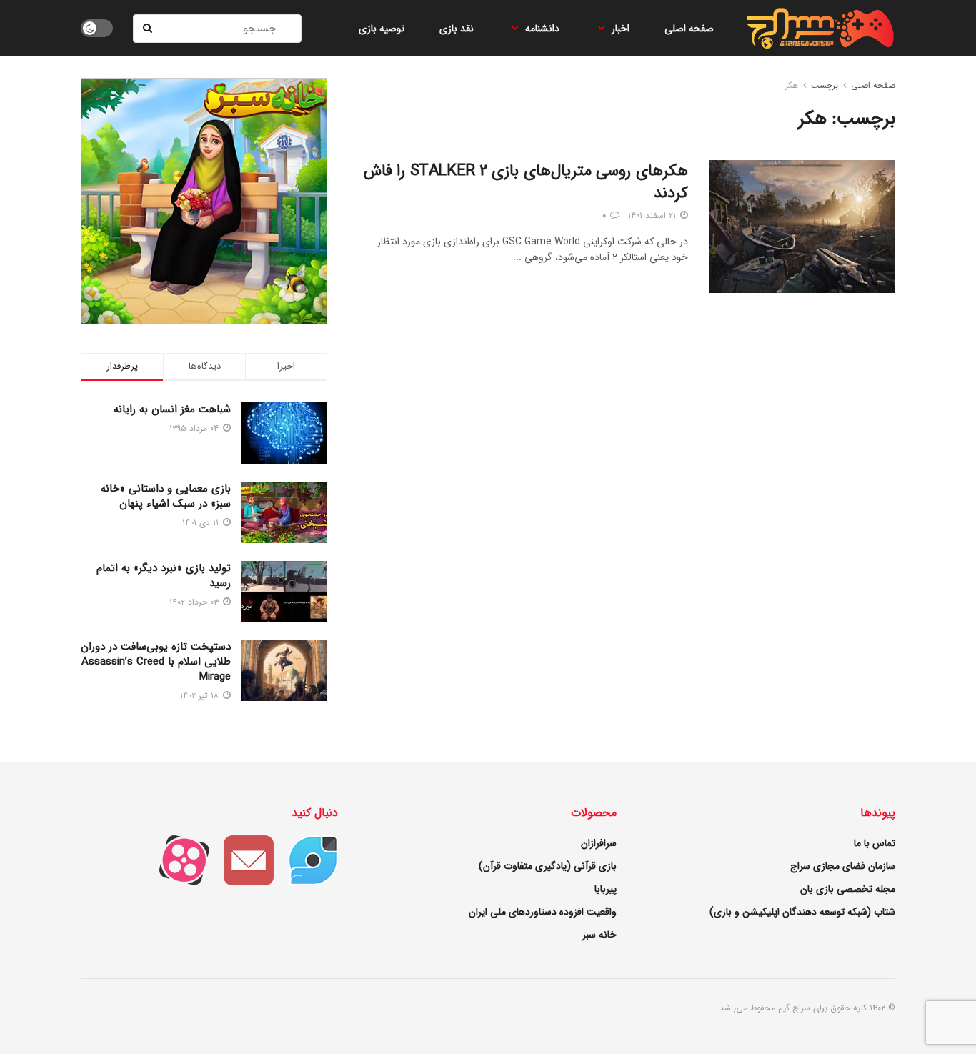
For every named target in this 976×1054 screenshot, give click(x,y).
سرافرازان (599, 843)
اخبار (620, 28)
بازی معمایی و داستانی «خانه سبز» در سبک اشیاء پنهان (166, 496)
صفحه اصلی (689, 28)
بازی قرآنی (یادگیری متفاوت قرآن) (548, 866)
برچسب (824, 85)
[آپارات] (177, 859)
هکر (791, 85)
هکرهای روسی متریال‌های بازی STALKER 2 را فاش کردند (526, 182)
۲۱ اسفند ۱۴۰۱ (653, 215)
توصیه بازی (381, 28)
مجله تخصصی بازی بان (847, 889)
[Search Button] (148, 28)
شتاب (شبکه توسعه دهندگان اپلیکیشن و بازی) (802, 912)
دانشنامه (542, 28)
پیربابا (605, 889)
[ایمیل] (241, 859)
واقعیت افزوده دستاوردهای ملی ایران (543, 912)
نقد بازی (456, 28)
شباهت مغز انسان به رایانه (172, 409)
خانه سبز (599, 935)
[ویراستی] (306, 859)
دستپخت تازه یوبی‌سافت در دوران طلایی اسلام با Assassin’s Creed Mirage (156, 661)
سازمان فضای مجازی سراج (842, 866)
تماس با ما (874, 843)
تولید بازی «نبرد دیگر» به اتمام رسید (163, 576)
